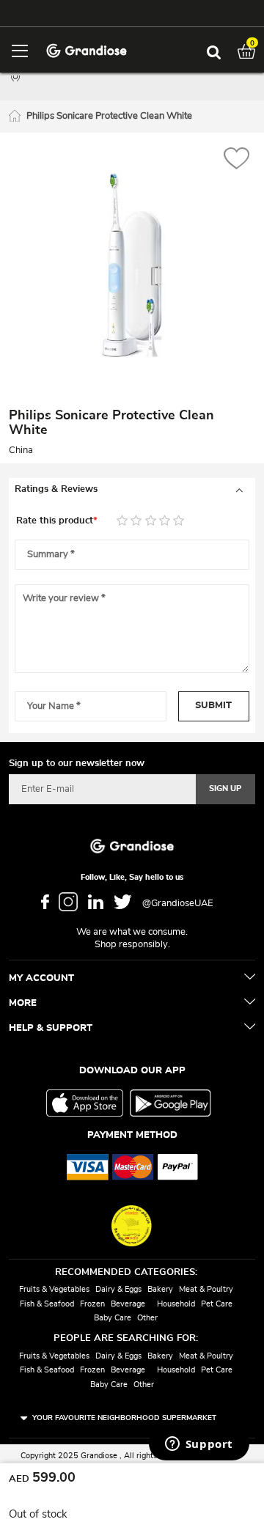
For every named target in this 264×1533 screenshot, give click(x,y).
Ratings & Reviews (56, 489)
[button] (236, 160)
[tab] (132, 489)
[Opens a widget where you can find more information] (198, 1445)
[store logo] (86, 49)
